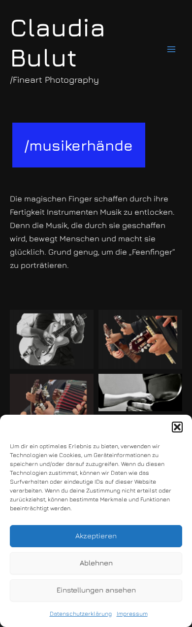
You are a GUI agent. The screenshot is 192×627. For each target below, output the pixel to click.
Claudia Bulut (57, 42)
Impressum (132, 613)
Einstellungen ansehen (96, 590)
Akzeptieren (96, 535)
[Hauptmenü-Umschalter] (171, 49)
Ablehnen (96, 563)
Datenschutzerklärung (81, 613)
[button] (177, 427)
